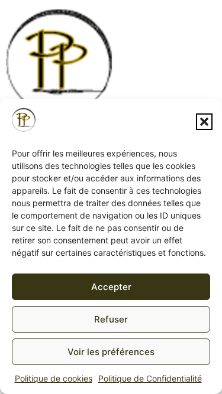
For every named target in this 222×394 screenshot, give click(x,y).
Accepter (111, 286)
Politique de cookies (53, 378)
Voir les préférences (111, 351)
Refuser (111, 319)
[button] (204, 122)
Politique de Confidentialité (150, 378)
